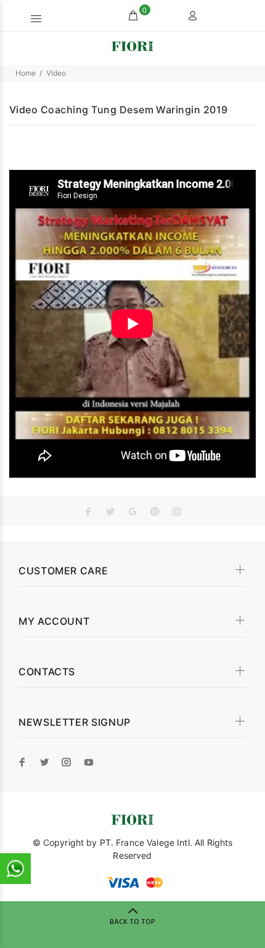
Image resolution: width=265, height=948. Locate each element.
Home (25, 73)
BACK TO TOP (132, 922)
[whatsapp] (15, 868)
